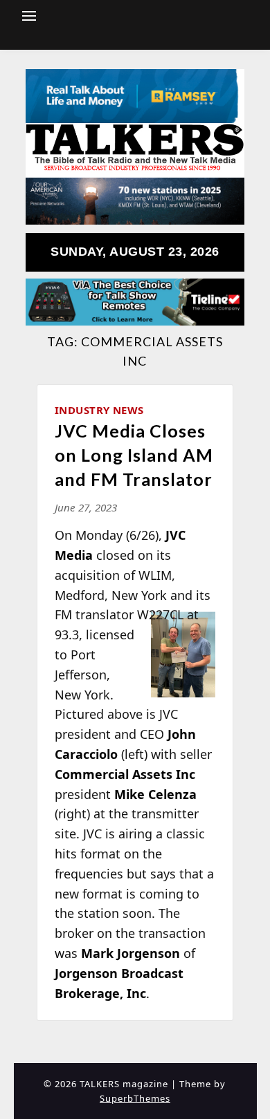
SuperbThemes (135, 1098)
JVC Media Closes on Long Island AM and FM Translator (134, 454)
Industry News (99, 410)
